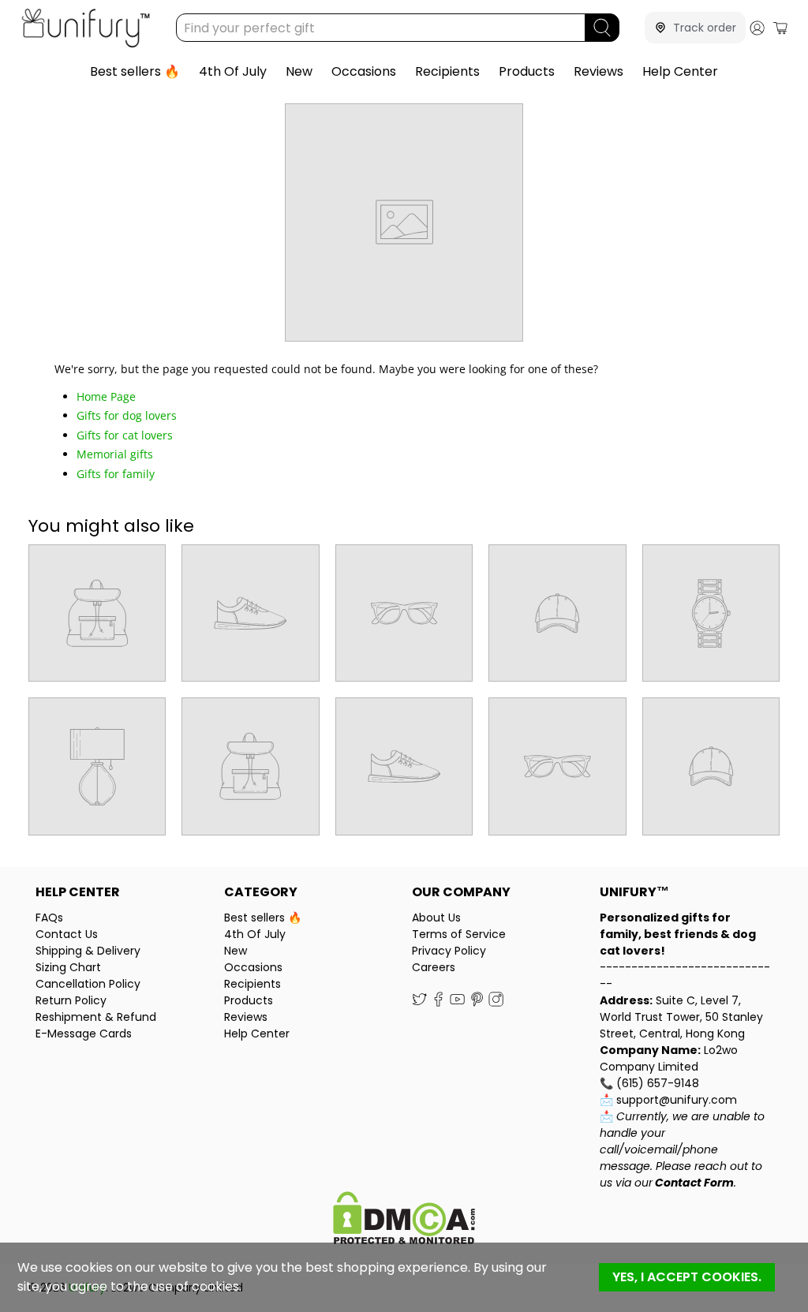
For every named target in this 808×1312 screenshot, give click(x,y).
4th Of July (233, 71)
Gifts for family (116, 473)
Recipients (447, 71)
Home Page (106, 396)
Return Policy (71, 1000)
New (299, 71)
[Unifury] (86, 28)
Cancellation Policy (88, 984)
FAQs (49, 917)
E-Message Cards (84, 1033)
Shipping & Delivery (88, 951)
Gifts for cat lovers (125, 435)
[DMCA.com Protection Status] (404, 1220)
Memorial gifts (115, 454)
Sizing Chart (68, 967)
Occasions (363, 71)
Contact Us (67, 934)
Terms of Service (459, 934)
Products (527, 71)
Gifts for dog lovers (127, 415)
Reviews (598, 71)
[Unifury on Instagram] (495, 1003)
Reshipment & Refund (96, 1017)
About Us (436, 917)
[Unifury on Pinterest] (476, 1003)
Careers (433, 967)
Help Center (680, 71)
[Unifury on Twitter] (419, 1003)
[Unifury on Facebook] (438, 1003)
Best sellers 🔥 (135, 71)
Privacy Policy (449, 951)
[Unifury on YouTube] (457, 1003)
